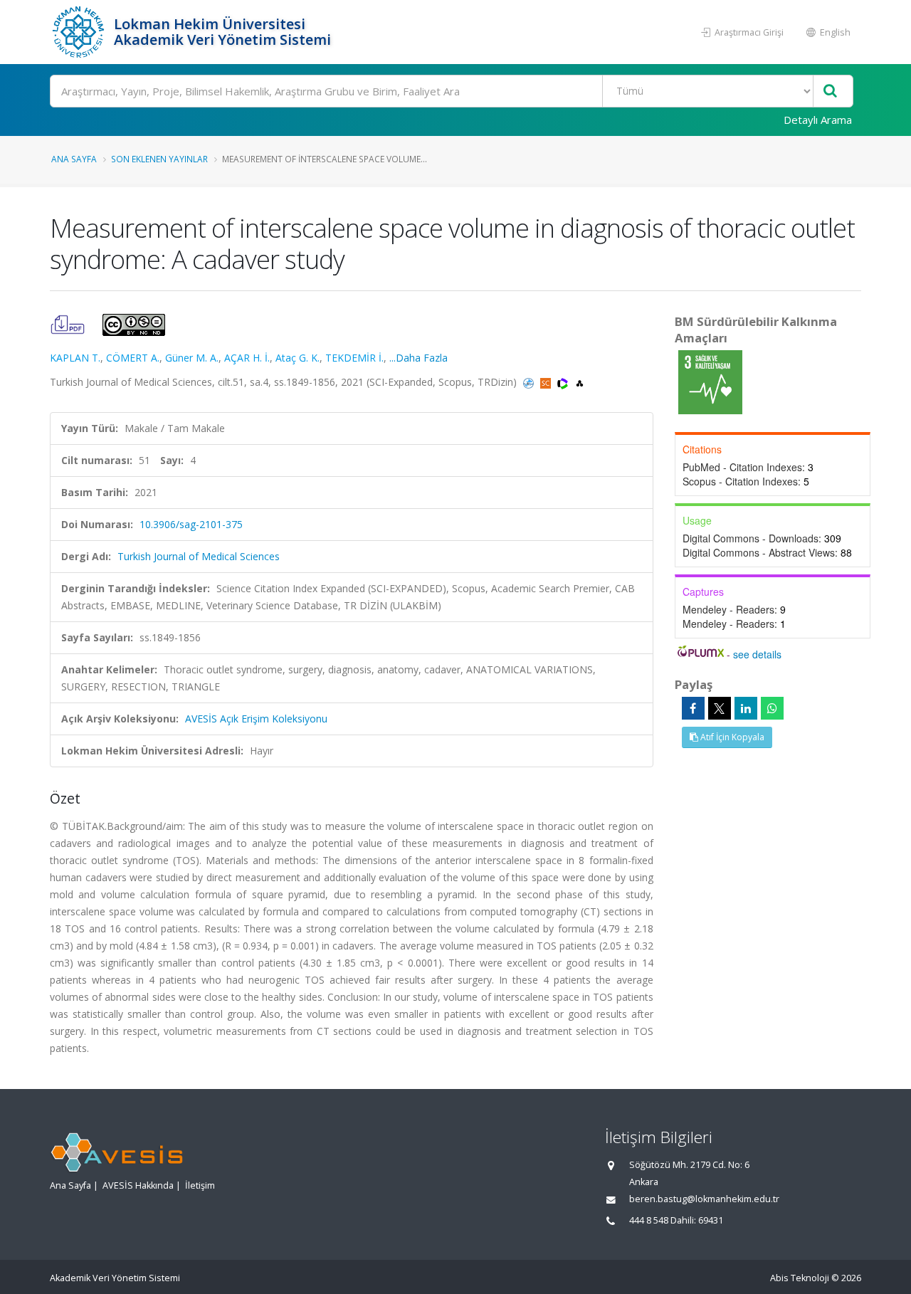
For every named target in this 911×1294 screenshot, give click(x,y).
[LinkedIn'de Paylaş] (745, 708)
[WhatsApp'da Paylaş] (772, 708)
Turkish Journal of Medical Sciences (198, 556)
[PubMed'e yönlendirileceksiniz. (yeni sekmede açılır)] (530, 382)
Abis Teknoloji (799, 1278)
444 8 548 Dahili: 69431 (676, 1220)
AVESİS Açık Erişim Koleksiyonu (256, 718)
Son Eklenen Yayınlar (159, 158)
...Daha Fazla (418, 357)
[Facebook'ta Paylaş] (693, 708)
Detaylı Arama (818, 119)
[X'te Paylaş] (719, 708)
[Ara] (830, 91)
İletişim (200, 1185)
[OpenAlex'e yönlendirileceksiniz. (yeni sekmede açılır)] (579, 382)
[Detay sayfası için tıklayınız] (710, 381)
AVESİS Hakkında (138, 1185)
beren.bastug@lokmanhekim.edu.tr (704, 1199)
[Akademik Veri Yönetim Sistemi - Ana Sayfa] (80, 32)
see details (757, 654)
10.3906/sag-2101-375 (191, 524)
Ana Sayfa (74, 158)
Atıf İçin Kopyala (731, 737)
